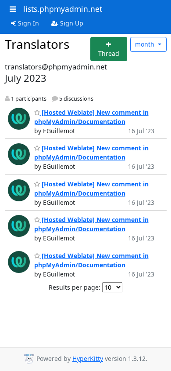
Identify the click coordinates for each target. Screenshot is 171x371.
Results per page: (74, 287)
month (145, 44)
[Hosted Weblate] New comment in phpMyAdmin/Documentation (91, 152)
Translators (37, 44)
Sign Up (70, 23)
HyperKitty (87, 358)
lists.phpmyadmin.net (62, 9)
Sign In (27, 23)
